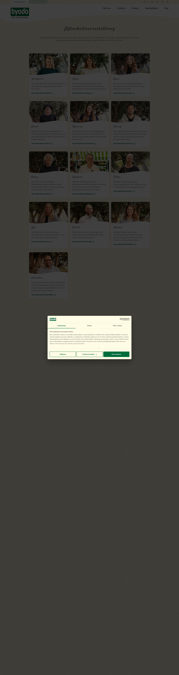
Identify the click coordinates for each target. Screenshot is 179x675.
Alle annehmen (116, 354)
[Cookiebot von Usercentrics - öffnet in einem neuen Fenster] (121, 319)
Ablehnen (63, 354)
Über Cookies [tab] (117, 325)
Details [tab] (89, 325)
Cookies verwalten (88, 354)
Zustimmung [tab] (61, 325)
